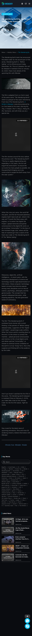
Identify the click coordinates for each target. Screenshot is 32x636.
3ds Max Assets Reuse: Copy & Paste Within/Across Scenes (22, 529)
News (3, 52)
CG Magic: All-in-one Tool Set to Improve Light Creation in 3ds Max (21, 520)
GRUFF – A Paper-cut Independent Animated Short (22, 547)
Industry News (11, 52)
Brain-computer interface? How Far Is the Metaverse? (21, 538)
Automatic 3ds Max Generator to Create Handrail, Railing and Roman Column (21, 556)
